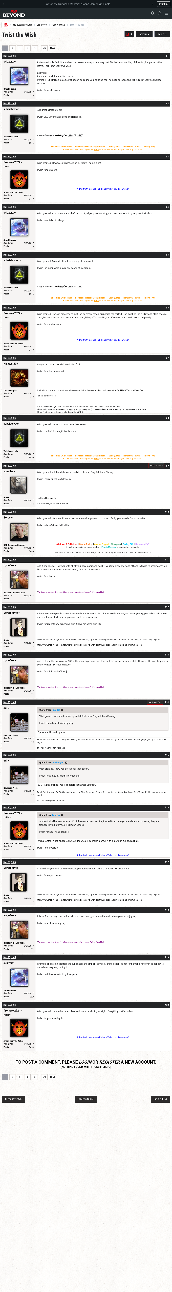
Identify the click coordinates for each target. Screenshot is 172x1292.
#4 (167, 207)
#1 (167, 56)
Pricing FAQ (149, 146)
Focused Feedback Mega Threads (90, 146)
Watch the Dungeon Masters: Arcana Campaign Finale (78, 4)
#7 (167, 358)
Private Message (108, 547)
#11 (167, 559)
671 (44, 48)
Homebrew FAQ (142, 544)
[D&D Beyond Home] (14, 13)
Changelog (116, 544)
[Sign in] (160, 13)
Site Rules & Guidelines (66, 544)
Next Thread (161, 1099)
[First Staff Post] (129, 34)
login (85, 1062)
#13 (167, 654)
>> (62, 710)
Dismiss (163, 4)
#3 (167, 156)
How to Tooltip (85, 544)
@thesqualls (50, 498)
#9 (167, 465)
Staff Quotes (114, 146)
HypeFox (55, 815)
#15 (167, 755)
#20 (167, 1005)
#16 (167, 807)
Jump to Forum (86, 1099)
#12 (167, 607)
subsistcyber (57, 762)
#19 (167, 957)
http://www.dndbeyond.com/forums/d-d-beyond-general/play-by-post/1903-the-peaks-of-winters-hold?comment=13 (89, 645)
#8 (167, 418)
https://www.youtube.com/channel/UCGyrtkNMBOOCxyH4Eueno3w (112, 390)
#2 (167, 103)
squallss (55, 710)
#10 (167, 512)
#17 (167, 862)
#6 (167, 307)
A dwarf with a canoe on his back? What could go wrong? (103, 189)
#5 (167, 254)
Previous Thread (13, 1099)
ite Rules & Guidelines (62, 146)
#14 (167, 702)
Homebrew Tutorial (131, 146)
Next (52, 48)
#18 (167, 910)
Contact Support (101, 544)
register (109, 1062)
